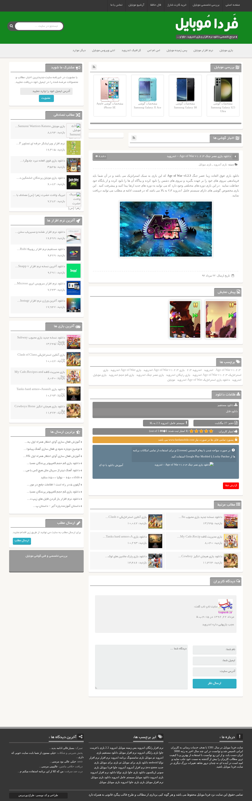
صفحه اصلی (233, 5)
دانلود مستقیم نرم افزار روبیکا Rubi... (41, 249)
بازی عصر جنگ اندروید (150, 375)
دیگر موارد (79, 50)
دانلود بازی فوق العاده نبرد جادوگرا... (42, 160)
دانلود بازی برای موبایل (135, 762)
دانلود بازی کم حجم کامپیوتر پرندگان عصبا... (53, 463)
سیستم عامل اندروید (122, 777)
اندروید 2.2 (111, 747)
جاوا (115, 767)
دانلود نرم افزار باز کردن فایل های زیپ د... (53, 499)
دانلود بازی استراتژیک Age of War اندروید (203, 380)
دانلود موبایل (142, 777)
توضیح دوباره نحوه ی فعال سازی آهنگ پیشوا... (52, 449)
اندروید (177, 190)
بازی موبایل (226, 50)
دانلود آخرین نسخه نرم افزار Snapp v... (40, 266)
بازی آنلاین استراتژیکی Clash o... (126, 517)
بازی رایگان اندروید (178, 375)
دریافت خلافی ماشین (71, 766)
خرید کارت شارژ (177, 5)
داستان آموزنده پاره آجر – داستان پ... (56, 506)
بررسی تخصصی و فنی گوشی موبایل (46, 556)
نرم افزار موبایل (203, 50)
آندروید (122, 767)
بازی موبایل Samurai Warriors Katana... (40, 126)
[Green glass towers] (221, 329)
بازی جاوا (134, 782)
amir (80, 761)
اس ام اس (153, 50)
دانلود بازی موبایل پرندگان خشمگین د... (40, 178)
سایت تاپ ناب (209, 606)
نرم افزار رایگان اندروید (150, 747)
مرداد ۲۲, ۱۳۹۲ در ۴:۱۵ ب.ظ (215, 617)
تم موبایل (150, 757)
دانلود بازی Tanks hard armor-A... (125, 537)
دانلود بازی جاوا (136, 772)
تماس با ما (116, 5)
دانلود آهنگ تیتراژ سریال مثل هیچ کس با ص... (51, 470)
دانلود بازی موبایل (101, 777)
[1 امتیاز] (211, 431)
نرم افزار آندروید (135, 767)
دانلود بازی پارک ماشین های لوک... (126, 556)
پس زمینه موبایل (177, 50)
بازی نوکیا (122, 772)
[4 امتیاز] (196, 431)
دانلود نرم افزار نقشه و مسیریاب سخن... (40, 232)
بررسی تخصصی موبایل (206, 5)
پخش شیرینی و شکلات (70, 752)
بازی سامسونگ (135, 757)
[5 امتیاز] (191, 431)
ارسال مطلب (22, 540)
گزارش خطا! (231, 485)
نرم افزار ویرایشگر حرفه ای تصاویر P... (40, 143)
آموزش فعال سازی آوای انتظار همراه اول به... (52, 442)
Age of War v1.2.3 (228, 370)
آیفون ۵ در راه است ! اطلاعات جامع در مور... (53, 484)
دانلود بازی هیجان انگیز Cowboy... (200, 556)
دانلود (113, 772)
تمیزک (79, 747)
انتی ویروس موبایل (103, 50)
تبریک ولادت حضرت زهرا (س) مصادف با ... (39, 195)
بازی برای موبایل (109, 762)
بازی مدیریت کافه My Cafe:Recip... (199, 537)
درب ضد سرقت (74, 771)
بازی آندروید (220, 164)
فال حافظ (155, 5)
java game (151, 767)
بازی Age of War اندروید (125, 370)
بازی (142, 782)
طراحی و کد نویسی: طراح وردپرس (38, 795)
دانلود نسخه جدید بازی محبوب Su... (200, 517)
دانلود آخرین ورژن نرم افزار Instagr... (41, 301)
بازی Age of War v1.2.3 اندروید (164, 370)
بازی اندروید (156, 777)
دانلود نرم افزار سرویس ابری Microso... (39, 283)
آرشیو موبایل (136, 5)
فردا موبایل (106, 767)
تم (120, 762)
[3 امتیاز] (201, 431)
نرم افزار (105, 757)
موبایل (171, 380)
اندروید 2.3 (194, 370)
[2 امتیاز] (206, 431)
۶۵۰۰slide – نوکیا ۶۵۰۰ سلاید (60, 477)
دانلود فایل (232, 411)
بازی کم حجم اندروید (121, 375)
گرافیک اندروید (131, 50)
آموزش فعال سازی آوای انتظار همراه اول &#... (51, 456)
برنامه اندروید (118, 757)
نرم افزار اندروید (99, 772)
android (153, 762)
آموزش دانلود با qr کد (111, 465)
